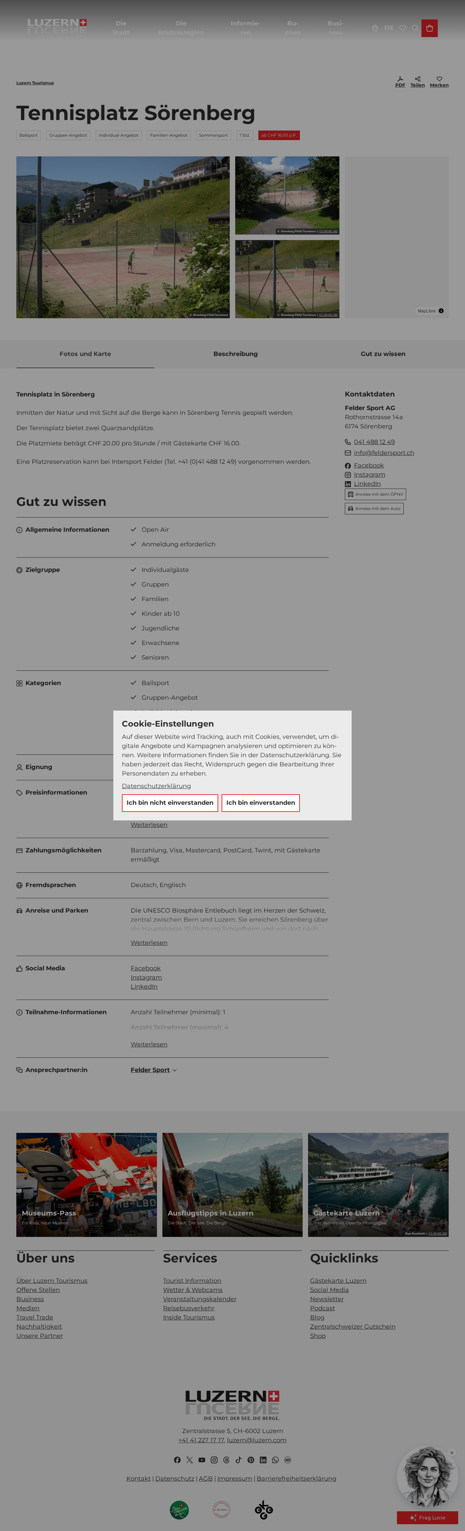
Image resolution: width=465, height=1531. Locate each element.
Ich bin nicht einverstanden (170, 802)
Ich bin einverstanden (260, 802)
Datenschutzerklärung (156, 786)
